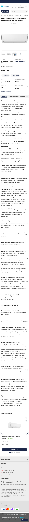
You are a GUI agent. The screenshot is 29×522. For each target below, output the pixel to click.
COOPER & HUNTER (20, 61)
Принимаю (24, 519)
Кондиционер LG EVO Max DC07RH (11, 436)
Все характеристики (6, 91)
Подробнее (21, 517)
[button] (1, 433)
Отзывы (23, 96)
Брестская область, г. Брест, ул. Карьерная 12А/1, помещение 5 (14, 481)
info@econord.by (7, 475)
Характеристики (14, 96)
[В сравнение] (26, 421)
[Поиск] (26, 11)
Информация (5, 459)
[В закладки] (26, 418)
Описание (4, 96)
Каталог (3, 463)
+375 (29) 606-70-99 (19, 7)
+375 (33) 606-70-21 (19, 5)
